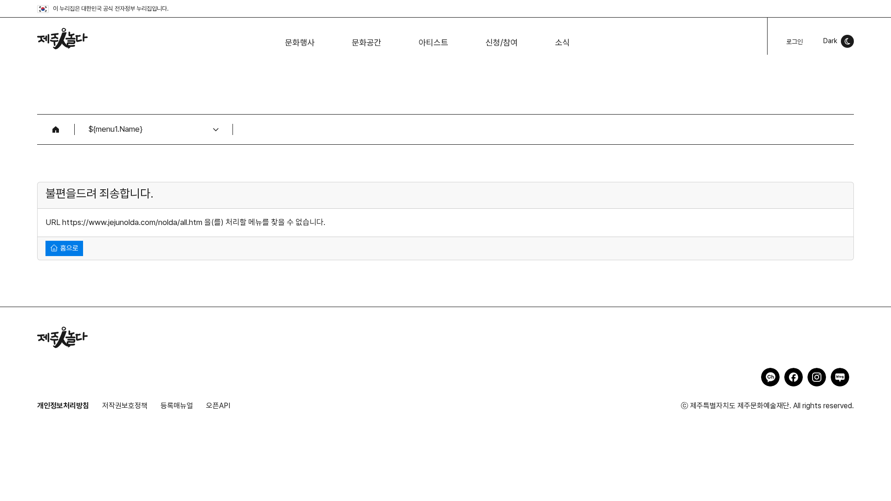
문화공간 (366, 42)
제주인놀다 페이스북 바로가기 (793, 377)
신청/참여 (501, 42)
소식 (562, 42)
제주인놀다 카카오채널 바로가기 (770, 377)
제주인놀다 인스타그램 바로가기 (816, 377)
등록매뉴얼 (177, 405)
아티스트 (433, 42)
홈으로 (68, 248)
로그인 (794, 41)
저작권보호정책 (125, 405)
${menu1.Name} (115, 129)
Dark (830, 41)
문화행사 (300, 42)
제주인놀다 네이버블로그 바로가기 (840, 377)
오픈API (218, 405)
